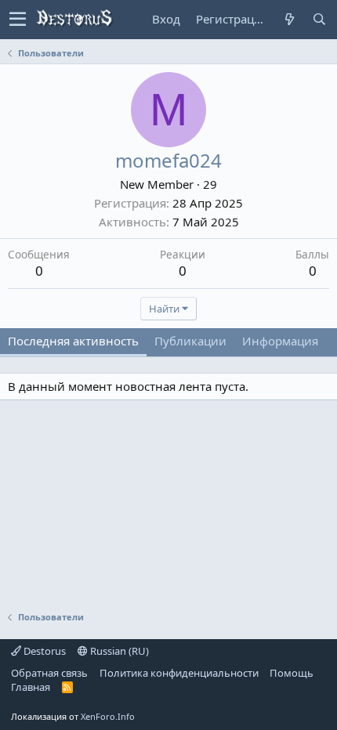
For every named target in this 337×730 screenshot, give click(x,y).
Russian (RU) (118, 651)
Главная (30, 687)
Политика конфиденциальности (179, 673)
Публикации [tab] (190, 341)
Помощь (291, 673)
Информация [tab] (280, 341)
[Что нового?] (289, 19)
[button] (17, 19)
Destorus (43, 651)
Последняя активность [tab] (73, 341)
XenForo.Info (108, 716)
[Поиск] (319, 19)
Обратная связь (49, 673)
